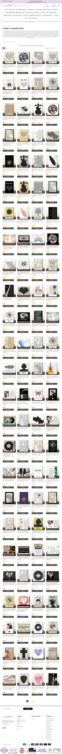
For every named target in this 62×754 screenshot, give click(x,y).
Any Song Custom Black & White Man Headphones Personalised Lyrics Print (23, 377)
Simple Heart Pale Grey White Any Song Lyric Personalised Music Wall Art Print (38, 480)
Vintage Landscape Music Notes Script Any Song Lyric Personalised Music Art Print (23, 636)
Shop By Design (52, 12)
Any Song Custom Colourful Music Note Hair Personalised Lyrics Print (23, 351)
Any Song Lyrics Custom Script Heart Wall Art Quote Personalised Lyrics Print (9, 66)
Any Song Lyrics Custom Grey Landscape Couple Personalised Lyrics (52, 325)
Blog (26, 18)
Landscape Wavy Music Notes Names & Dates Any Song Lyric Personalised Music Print (8, 688)
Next (33, 701)
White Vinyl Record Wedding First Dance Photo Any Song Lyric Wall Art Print (9, 325)
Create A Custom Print (10, 9)
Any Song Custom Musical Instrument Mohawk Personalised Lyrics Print (52, 610)
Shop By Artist (44, 12)
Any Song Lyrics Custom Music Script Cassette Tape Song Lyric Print (23, 247)
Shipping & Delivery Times (35, 15)
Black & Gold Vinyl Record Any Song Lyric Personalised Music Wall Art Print (9, 170)
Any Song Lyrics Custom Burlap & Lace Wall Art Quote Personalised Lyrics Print (9, 118)
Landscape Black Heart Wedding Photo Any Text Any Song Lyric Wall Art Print (9, 584)
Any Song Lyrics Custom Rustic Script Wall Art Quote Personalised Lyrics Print (9, 351)
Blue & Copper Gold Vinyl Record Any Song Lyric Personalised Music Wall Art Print (23, 506)
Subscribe (28, 708)
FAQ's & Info (25, 15)
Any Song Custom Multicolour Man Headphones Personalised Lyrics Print (38, 532)
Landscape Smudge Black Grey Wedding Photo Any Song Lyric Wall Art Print (23, 325)
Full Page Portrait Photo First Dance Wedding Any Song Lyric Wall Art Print (37, 66)
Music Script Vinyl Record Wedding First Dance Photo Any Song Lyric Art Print (52, 351)
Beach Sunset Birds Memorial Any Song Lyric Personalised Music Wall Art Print (38, 299)
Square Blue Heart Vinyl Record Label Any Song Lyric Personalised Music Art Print (38, 584)
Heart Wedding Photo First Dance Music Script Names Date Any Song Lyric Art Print (52, 636)
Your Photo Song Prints (21, 9)
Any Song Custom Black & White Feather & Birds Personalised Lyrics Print (52, 170)
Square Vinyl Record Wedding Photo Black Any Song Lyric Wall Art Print (52, 247)
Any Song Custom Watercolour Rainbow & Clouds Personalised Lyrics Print (37, 247)
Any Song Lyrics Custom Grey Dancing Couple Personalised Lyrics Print (51, 196)
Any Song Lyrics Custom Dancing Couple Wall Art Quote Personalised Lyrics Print (9, 144)
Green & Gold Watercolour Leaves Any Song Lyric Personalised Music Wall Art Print (52, 558)
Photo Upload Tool (33, 18)
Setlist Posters (31, 9)
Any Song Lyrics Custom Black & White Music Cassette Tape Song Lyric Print (23, 558)
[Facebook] (3, 728)
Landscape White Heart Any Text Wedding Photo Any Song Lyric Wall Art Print (23, 273)
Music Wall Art (36, 12)
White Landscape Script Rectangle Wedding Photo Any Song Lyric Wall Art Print (9, 403)
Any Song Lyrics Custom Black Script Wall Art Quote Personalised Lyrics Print (52, 221)
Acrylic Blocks (39, 9)
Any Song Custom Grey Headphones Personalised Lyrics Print (23, 403)
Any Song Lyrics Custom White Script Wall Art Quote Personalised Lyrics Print (38, 144)
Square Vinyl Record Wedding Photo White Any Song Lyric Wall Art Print (52, 118)
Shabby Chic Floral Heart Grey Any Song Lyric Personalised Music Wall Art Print (52, 662)
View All (33, 718)
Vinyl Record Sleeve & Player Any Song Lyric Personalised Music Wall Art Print (9, 558)
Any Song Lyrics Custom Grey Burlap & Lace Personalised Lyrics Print (38, 196)
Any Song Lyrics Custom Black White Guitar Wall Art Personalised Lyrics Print (38, 118)
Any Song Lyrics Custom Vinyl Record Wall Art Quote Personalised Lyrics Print (8, 92)
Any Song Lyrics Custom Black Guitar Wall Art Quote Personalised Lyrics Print (23, 196)
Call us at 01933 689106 (6, 724)
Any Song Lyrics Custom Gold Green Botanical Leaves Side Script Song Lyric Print (52, 480)
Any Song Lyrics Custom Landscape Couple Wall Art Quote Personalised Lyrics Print (9, 247)
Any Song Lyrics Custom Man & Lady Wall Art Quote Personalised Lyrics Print (38, 273)
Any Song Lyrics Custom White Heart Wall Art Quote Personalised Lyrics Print (23, 92)
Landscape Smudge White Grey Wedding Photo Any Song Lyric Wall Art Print (23, 118)
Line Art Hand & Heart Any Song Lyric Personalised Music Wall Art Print (38, 506)
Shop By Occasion (7, 15)
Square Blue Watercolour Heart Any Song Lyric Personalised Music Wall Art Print (38, 662)
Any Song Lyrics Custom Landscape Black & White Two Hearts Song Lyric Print (37, 429)
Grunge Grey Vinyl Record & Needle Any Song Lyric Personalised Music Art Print (38, 325)
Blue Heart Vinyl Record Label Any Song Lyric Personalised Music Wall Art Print (38, 636)
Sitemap (18, 728)
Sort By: (47, 48)
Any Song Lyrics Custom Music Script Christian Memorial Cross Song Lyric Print (23, 662)
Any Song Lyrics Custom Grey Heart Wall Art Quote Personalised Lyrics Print (52, 66)
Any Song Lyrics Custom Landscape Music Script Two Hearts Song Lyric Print (51, 144)
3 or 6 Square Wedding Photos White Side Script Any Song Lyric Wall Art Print (52, 299)
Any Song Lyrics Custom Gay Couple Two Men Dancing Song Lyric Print (52, 506)
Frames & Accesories (17, 15)
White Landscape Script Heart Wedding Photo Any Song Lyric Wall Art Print (52, 532)
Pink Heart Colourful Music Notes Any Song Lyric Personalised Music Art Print (38, 688)
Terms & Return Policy (48, 15)
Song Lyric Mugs (46, 9)
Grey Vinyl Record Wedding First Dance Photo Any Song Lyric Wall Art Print (52, 92)
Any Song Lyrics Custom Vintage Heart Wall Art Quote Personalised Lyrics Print (23, 144)
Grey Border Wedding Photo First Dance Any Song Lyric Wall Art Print (38, 377)
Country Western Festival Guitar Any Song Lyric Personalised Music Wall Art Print (9, 662)
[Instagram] (5, 728)
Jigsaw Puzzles (29, 12)
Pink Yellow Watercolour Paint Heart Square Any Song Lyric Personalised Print (22, 610)
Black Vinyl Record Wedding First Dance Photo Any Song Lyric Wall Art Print (52, 454)
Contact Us (56, 15)
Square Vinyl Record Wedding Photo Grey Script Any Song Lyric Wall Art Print (23, 66)
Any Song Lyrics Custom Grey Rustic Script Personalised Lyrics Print (38, 170)
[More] (34, 9)
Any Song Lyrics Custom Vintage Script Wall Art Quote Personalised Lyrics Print (38, 92)
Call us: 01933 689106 (8, 1)
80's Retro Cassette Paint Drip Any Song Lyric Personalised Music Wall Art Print (38, 558)
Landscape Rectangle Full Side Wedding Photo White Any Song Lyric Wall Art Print (52, 429)
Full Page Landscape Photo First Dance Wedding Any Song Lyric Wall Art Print (9, 273)
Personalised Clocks (20, 12)
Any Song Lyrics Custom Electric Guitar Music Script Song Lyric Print (23, 170)
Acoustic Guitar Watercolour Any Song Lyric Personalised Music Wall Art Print (52, 377)
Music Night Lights (10, 12)
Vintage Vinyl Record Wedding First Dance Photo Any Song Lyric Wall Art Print (9, 610)
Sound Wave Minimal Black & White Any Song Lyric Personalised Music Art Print (9, 377)
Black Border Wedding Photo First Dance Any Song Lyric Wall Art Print (9, 506)
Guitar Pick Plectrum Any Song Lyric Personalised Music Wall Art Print (23, 688)
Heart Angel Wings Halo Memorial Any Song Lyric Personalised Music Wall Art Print (23, 299)
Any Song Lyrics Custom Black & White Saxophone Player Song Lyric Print (52, 688)
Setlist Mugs (54, 9)
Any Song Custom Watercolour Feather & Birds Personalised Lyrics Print (23, 221)
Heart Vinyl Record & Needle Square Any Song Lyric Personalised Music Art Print (8, 454)
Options (8, 72)
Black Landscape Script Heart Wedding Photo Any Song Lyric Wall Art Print (52, 584)
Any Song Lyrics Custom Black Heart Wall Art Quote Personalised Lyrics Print (9, 196)
